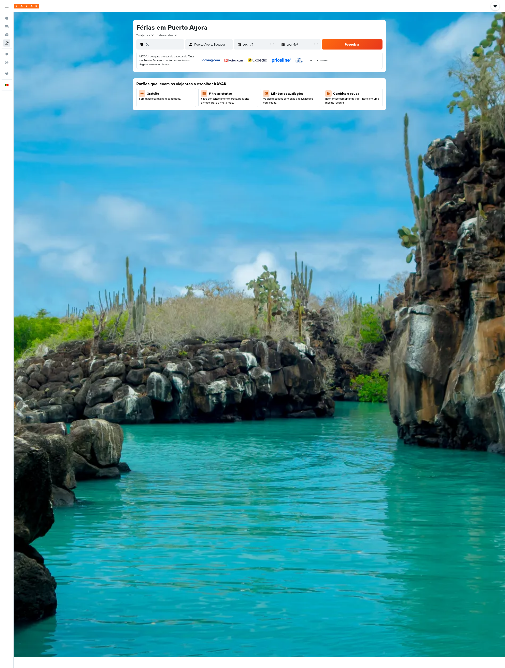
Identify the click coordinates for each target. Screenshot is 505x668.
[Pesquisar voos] (7, 18)
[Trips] (7, 74)
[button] (6, 6)
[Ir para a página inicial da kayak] (26, 6)
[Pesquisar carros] (7, 35)
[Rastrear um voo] (7, 62)
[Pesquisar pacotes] (7, 43)
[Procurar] (7, 26)
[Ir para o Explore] (7, 54)
